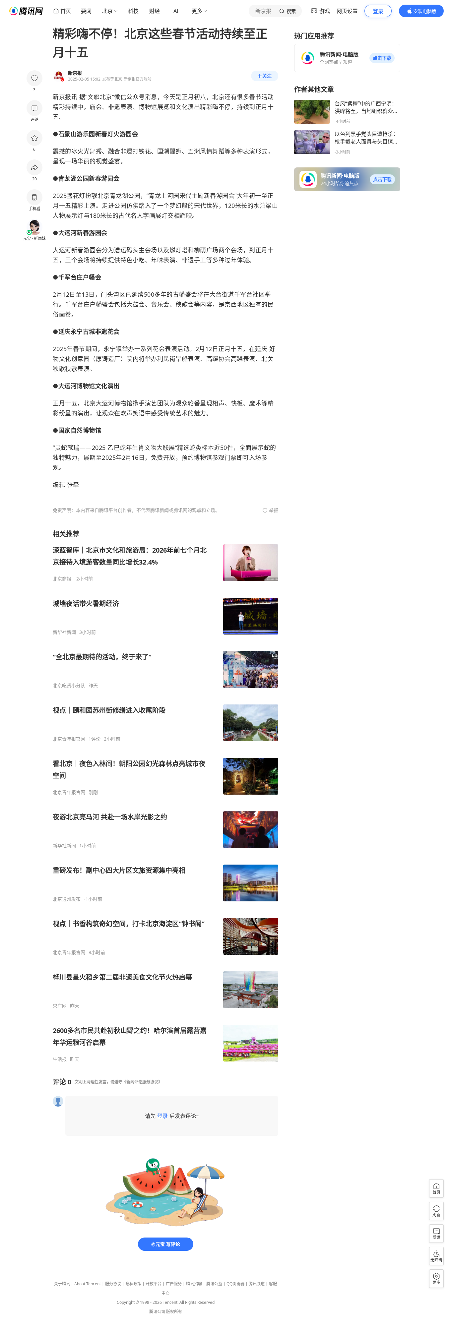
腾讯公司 (157, 1311)
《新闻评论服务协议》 (142, 1082)
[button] (382, 58)
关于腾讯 (62, 1284)
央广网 (60, 1005)
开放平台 (154, 1284)
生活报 (60, 1059)
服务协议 (113, 1284)
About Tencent (87, 1284)
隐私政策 (133, 1284)
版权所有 (174, 1311)
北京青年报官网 (69, 739)
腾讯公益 (214, 1284)
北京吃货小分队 (69, 685)
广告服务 (174, 1284)
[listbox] (165, 795)
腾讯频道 (257, 1284)
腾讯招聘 (194, 1284)
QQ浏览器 (235, 1284)
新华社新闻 (64, 632)
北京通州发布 (67, 899)
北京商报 (62, 578)
